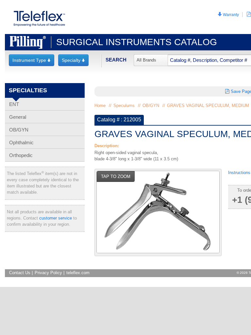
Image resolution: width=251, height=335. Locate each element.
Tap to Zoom (115, 176)
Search (116, 59)
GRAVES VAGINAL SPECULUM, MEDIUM (208, 105)
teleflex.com (78, 272)
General (17, 117)
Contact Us (19, 272)
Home (100, 105)
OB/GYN (18, 129)
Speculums (124, 105)
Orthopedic (21, 155)
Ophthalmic (21, 142)
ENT (14, 104)
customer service (55, 218)
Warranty (228, 14)
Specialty (73, 60)
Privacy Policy (48, 272)
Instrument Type (31, 60)
